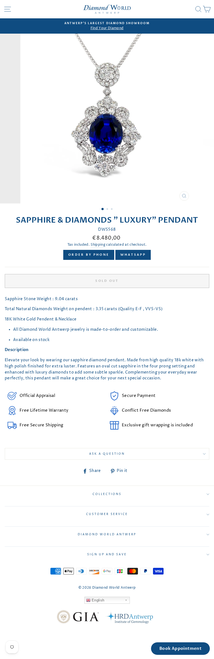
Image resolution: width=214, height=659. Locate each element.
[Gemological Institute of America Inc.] (78, 618)
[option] (107, 26)
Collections (107, 494)
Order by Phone (88, 255)
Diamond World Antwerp (107, 534)
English (97, 600)
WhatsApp (133, 255)
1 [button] (102, 209)
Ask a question (107, 454)
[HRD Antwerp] (128, 618)
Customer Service (107, 514)
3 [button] (112, 209)
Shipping (98, 245)
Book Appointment (180, 648)
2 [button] (107, 209)
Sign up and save (107, 554)
